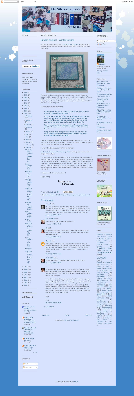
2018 (26, 113)
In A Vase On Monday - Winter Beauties (28, 206)
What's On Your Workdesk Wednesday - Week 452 (28, 155)
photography (100, 304)
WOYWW (101, 258)
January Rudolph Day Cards (28, 166)
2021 (26, 105)
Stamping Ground (30, 328)
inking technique (50, 195)
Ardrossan (100, 234)
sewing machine (102, 312)
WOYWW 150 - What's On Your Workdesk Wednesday (104, 105)
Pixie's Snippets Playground (71, 44)
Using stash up (104, 252)
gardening (100, 294)
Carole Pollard (50, 219)
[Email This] (64, 192)
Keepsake (28, 248)
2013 (26, 277)
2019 (26, 111)
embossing (101, 284)
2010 (26, 285)
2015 (26, 272)
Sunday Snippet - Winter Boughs (28, 214)
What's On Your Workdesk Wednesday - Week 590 (104, 118)
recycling (108, 306)
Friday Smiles (28, 220)
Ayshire (110, 236)
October (28, 124)
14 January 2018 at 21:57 (53, 237)
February (29, 145)
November (29, 120)
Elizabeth (102, 64)
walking (107, 317)
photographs (101, 302)
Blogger (75, 381)
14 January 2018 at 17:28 (53, 224)
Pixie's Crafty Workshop (28, 318)
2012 (26, 280)
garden (109, 288)
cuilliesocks (49, 258)
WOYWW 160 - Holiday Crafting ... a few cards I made (104, 111)
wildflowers (100, 321)
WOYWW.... (27, 340)
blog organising (103, 270)
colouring (99, 278)
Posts (26, 364)
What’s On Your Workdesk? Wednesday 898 (29, 331)
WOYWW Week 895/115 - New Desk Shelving (104, 95)
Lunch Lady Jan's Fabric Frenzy (30, 346)
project (108, 304)
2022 (26, 103)
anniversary (106, 260)
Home (67, 315)
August (28, 131)
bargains (99, 266)
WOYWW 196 (101, 127)
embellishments (101, 282)
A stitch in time (29, 338)
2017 (26, 267)
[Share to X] (68, 192)
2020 (26, 108)
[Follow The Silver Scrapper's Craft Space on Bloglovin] (31, 67)
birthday (99, 268)
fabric (110, 284)
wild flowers (102, 319)
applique (99, 262)
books (106, 272)
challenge (100, 274)
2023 (26, 100)
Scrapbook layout (104, 248)
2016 (26, 269)
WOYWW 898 (28, 349)
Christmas (100, 242)
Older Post (88, 315)
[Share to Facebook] (70, 192)
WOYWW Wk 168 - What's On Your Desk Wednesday (103, 83)
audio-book (108, 262)
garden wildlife (105, 292)
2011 (26, 283)
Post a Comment (48, 306)
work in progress (108, 323)
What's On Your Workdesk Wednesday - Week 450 (28, 194)
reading (99, 306)
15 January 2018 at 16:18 (53, 302)
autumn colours (105, 264)
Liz (47, 228)
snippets (76, 195)
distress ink (104, 280)
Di (46, 267)
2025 (26, 95)
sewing (105, 310)
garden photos (107, 290)
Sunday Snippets (85, 195)
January (28, 147)
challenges (101, 276)
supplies (99, 316)
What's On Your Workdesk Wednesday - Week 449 (28, 229)
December (29, 116)
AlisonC (48, 204)
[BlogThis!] (66, 192)
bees (107, 266)
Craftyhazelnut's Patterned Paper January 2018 (55, 152)
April (27, 139)
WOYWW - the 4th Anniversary (102, 100)
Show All (35, 352)
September (29, 127)
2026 (26, 92)
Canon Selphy (102, 240)
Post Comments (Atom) (71, 320)
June (27, 137)
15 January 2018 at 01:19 (53, 254)
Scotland (99, 246)
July (27, 134)
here (63, 99)
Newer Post (45, 315)
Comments (28, 367)
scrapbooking (107, 308)
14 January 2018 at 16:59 (53, 215)
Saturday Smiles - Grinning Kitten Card (28, 182)
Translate (104, 45)
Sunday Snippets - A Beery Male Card (28, 242)
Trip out (105, 250)
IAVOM (107, 244)
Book (108, 238)
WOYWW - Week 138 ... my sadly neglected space (104, 89)
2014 (26, 275)
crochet (110, 278)
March (28, 142)
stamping (100, 314)
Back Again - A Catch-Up (28, 174)
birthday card (108, 268)
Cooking (99, 244)
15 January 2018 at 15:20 (53, 263)
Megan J (48, 241)
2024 (26, 97)
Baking (101, 238)
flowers (102, 286)
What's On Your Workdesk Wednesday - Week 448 (28, 256)
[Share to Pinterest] (72, 192)
